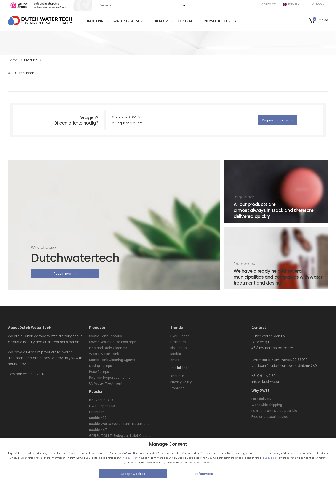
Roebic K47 (98, 429)
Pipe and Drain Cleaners (108, 348)
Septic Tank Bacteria (105, 336)
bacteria (95, 21)
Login (320, 4)
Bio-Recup (178, 348)
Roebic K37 (98, 417)
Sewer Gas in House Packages (112, 342)
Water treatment (129, 21)
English (294, 4)
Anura (175, 359)
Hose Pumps (99, 371)
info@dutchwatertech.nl (270, 381)
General (185, 21)
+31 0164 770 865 (264, 375)
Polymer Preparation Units (109, 377)
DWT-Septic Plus (102, 406)
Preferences (203, 473)
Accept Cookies (132, 473)
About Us (177, 376)
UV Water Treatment (106, 383)
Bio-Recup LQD (101, 400)
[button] (318, 20)
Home (13, 60)
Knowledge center (219, 21)
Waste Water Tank (104, 354)
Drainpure (97, 412)
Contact (268, 4)
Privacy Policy (130, 458)
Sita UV (161, 21)
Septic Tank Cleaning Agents (112, 359)
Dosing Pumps (100, 365)
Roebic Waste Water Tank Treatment (119, 423)
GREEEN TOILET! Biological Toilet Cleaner (120, 435)
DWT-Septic (180, 336)
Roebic (175, 354)
